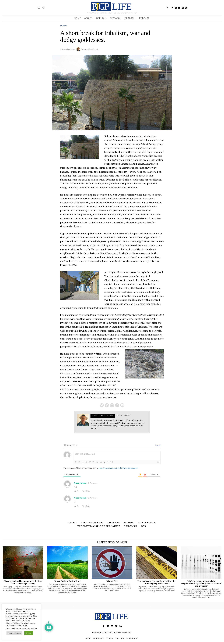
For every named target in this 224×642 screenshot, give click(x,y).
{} (108, 462)
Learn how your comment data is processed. (118, 468)
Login (157, 445)
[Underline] (82, 462)
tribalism (130, 526)
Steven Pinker (147, 523)
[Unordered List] (93, 462)
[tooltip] (172, 7)
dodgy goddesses (92, 523)
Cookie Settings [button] (14, 633)
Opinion (63, 26)
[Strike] (86, 462)
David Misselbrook (90, 49)
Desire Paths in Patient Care (67, 581)
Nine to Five (112, 581)
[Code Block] (101, 462)
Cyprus (72, 523)
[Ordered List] (90, 462)
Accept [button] (29, 633)
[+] (111, 462)
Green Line (113, 523)
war (143, 526)
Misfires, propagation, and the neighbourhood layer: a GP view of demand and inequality (201, 583)
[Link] (104, 462)
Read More (22, 625)
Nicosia (129, 523)
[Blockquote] (97, 462)
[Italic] (79, 462)
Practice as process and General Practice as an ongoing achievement (156, 582)
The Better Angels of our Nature (98, 526)
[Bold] (75, 462)
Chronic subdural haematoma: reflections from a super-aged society (23, 582)
